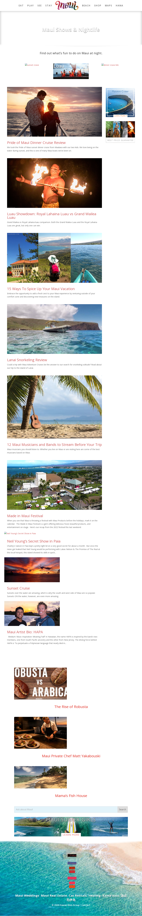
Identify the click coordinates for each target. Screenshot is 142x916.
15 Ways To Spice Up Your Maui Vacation (41, 288)
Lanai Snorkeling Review (27, 359)
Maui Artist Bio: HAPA (25, 631)
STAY (48, 6)
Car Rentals (78, 895)
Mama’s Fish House (71, 795)
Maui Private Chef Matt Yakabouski (71, 755)
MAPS (108, 6)
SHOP (97, 6)
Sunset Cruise (18, 588)
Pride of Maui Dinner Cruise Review (36, 142)
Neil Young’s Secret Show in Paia (33, 541)
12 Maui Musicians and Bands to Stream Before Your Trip (54, 444)
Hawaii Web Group (70, 905)
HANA (119, 6)
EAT (21, 6)
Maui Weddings (27, 895)
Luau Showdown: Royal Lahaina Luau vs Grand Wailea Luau (51, 215)
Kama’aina (110, 895)
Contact (86, 905)
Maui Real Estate (54, 895)
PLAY (30, 6)
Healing (94, 895)
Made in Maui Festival (25, 515)
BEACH (86, 6)
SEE (39, 6)
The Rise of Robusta (71, 706)
